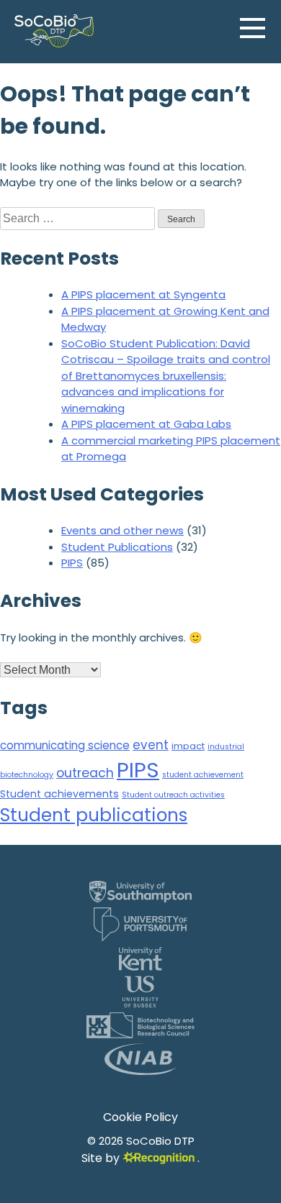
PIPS (72, 562)
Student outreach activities (173, 795)
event (151, 745)
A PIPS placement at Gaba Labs (146, 423)
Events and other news (122, 530)
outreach (85, 773)
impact (188, 746)
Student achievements (59, 794)
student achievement (203, 774)
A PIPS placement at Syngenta (143, 294)
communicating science (65, 745)
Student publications (93, 815)
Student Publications (117, 546)
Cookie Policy (140, 1117)
